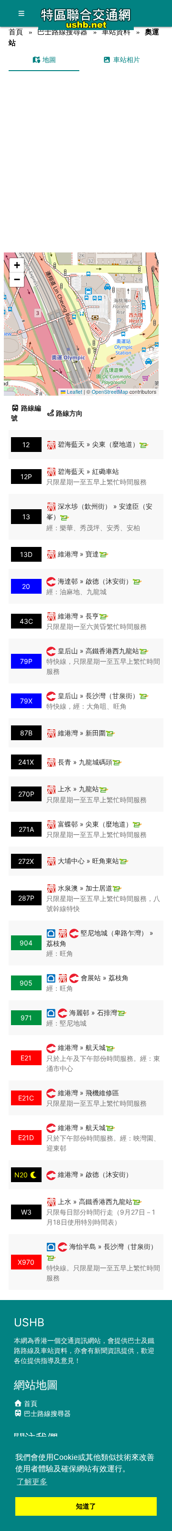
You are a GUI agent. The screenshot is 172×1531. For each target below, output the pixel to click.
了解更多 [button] (32, 1482)
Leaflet (73, 391)
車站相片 (125, 59)
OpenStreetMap (110, 391)
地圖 (48, 59)
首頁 (16, 31)
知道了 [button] (86, 1506)
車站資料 (116, 31)
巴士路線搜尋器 (62, 31)
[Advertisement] (86, 162)
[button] (81, 314)
